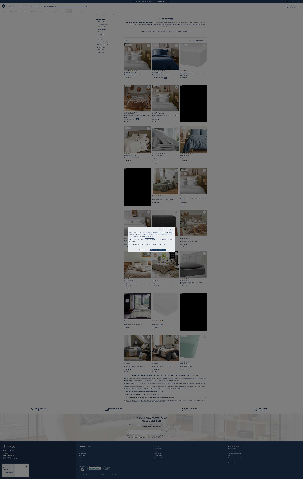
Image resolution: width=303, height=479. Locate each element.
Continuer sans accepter (166, 229)
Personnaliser (143, 250)
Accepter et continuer (158, 250)
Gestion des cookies (149, 239)
